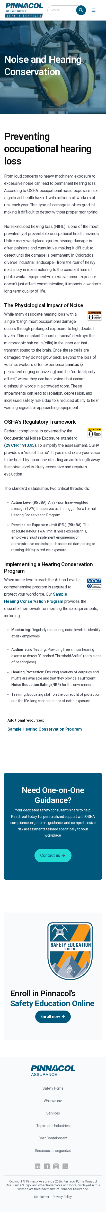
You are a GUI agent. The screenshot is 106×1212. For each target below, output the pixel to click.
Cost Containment (53, 1138)
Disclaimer (42, 1197)
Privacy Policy (62, 1197)
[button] (94, 10)
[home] (24, 10)
